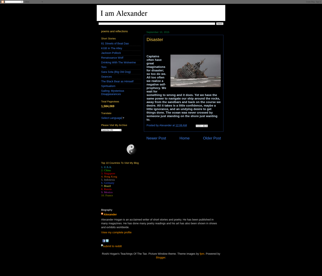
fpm (202, 253)
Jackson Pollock (111, 52)
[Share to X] (201, 126)
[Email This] (197, 126)
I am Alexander (123, 13)
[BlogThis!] (199, 126)
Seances (106, 76)
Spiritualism (108, 86)
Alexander (110, 214)
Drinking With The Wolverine (118, 62)
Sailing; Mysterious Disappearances (112, 92)
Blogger (160, 257)
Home (184, 138)
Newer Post (156, 138)
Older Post (212, 138)
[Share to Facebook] (204, 126)
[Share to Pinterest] (206, 126)
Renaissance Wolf (112, 57)
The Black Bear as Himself (117, 81)
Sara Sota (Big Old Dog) (116, 71)
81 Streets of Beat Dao (115, 43)
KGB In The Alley (111, 48)
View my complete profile (116, 232)
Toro (103, 67)
